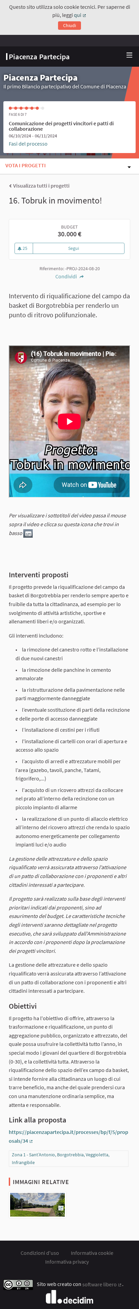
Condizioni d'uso (40, 1252)
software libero (102, 1284)
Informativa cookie (92, 1252)
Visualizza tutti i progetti (41, 185)
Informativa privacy (67, 1261)
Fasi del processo (28, 143)
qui (80, 15)
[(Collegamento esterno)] (37, 1206)
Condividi (66, 276)
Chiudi (69, 25)
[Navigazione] (130, 55)
